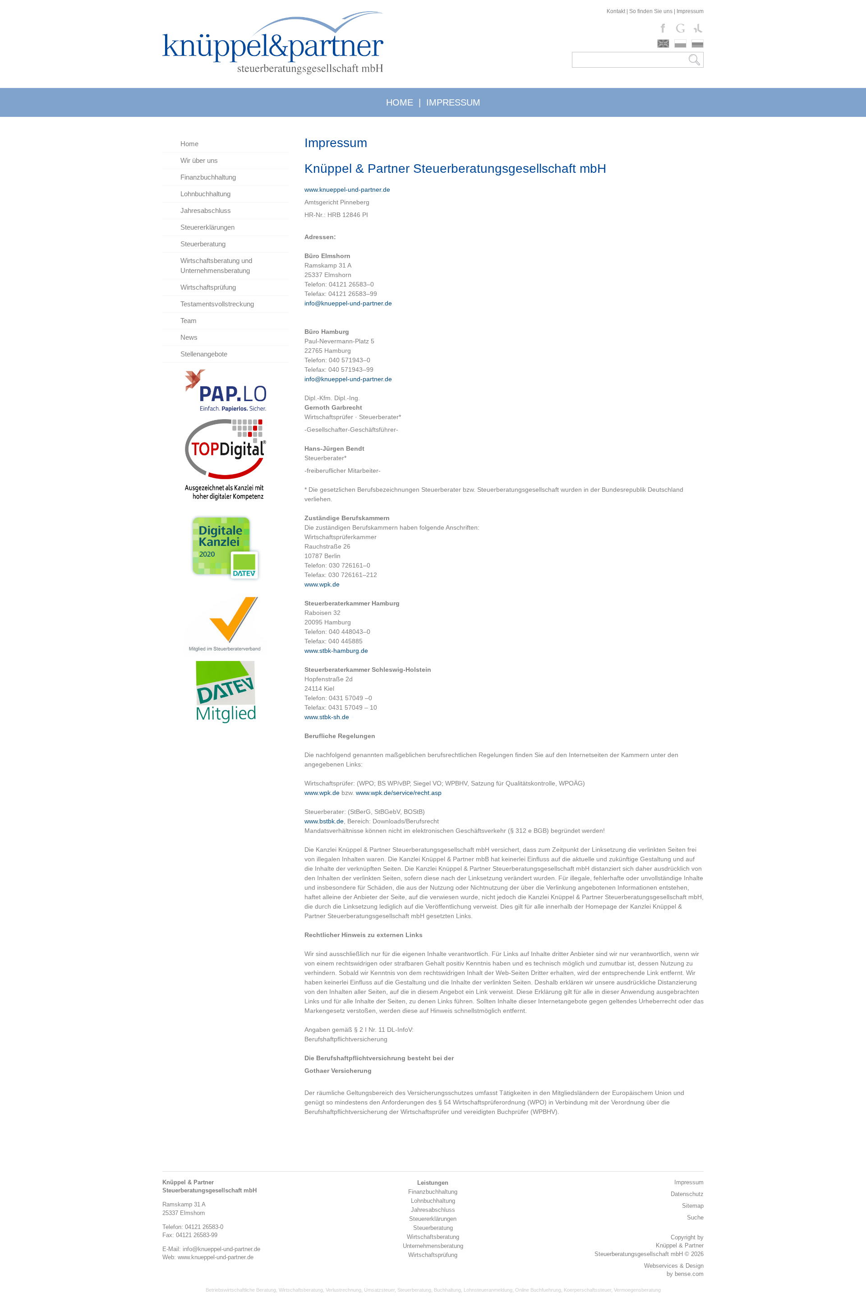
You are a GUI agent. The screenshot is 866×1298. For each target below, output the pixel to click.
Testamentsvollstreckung (217, 304)
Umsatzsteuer (379, 1290)
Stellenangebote (203, 354)
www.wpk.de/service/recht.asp (399, 792)
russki (697, 43)
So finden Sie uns (651, 11)
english (663, 43)
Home (189, 144)
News (189, 337)
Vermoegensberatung (637, 1290)
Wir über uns (199, 160)
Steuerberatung (203, 244)
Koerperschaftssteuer (587, 1290)
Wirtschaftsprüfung (208, 287)
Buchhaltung (447, 1290)
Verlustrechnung (343, 1290)
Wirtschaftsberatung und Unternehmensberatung (216, 265)
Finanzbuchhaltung (208, 177)
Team (188, 320)
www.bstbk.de (324, 821)
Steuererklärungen (207, 227)
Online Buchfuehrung (538, 1290)
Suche (695, 1217)
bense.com (689, 1273)
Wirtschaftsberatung (301, 1290)
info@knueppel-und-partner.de (348, 303)
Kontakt (616, 11)
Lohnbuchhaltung (205, 194)
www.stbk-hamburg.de (336, 650)
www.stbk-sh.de (326, 717)
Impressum (690, 11)
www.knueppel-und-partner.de (347, 189)
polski (680, 43)
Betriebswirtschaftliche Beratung (241, 1290)
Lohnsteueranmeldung (488, 1290)
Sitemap (693, 1205)
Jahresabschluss (205, 210)
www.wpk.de (322, 584)
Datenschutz (687, 1194)
